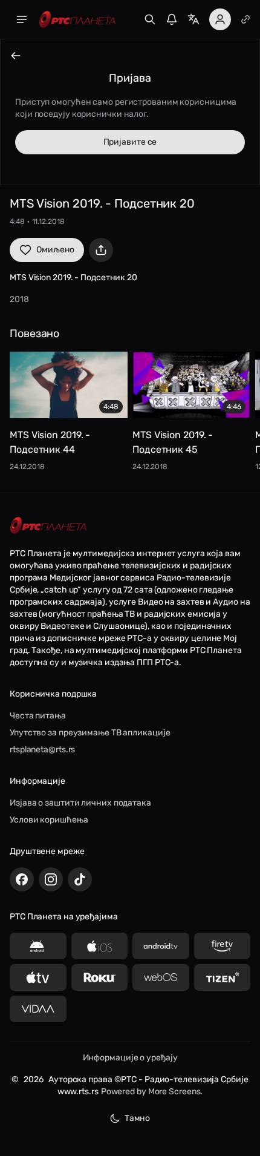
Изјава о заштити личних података (80, 803)
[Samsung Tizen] (222, 977)
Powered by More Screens (151, 1091)
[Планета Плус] (245, 19)
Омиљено (55, 250)
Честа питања (38, 716)
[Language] (193, 19)
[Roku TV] (99, 977)
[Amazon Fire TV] (222, 946)
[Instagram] (51, 879)
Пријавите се (130, 142)
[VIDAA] (38, 1009)
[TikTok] (80, 879)
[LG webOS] (160, 977)
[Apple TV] (38, 977)
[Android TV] (160, 946)
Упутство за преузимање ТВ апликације (90, 732)
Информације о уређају (130, 1058)
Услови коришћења (49, 820)
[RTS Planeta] (77, 20)
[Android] (38, 946)
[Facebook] (22, 879)
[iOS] (99, 946)
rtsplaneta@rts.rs (42, 749)
